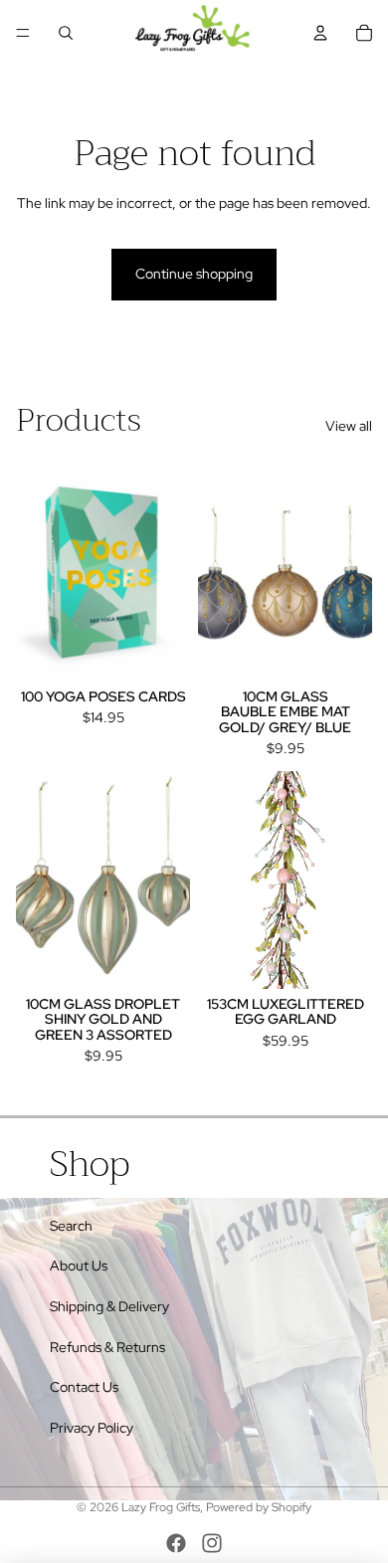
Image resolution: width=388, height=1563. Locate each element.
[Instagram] (212, 1543)
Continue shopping (194, 274)
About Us (78, 1265)
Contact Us (84, 1387)
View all (348, 426)
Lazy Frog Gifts (160, 1507)
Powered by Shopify (258, 1507)
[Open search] (66, 33)
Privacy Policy (91, 1428)
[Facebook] (176, 1543)
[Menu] (23, 33)
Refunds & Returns (107, 1347)
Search (71, 1226)
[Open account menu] (320, 33)
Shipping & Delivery (109, 1306)
